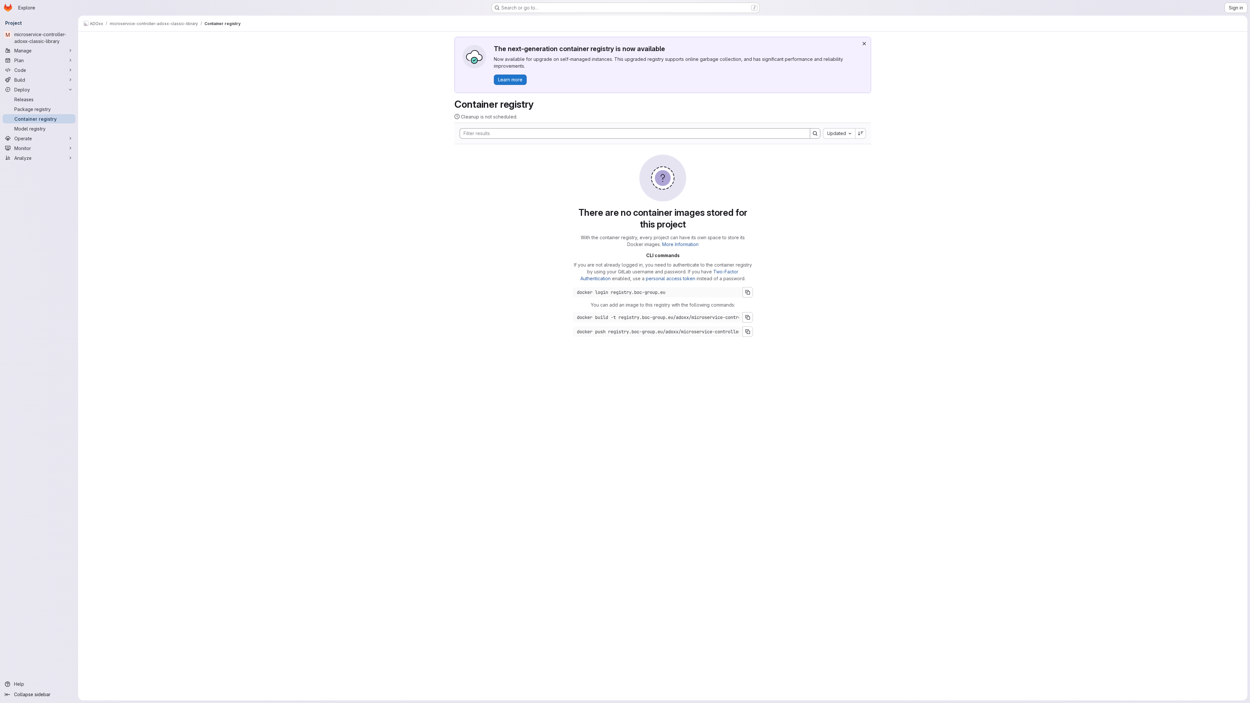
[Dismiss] (864, 44)
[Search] (815, 133)
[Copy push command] (748, 331)
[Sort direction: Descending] (860, 133)
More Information (680, 244)
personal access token (670, 278)
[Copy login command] (748, 292)
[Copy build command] (748, 317)
